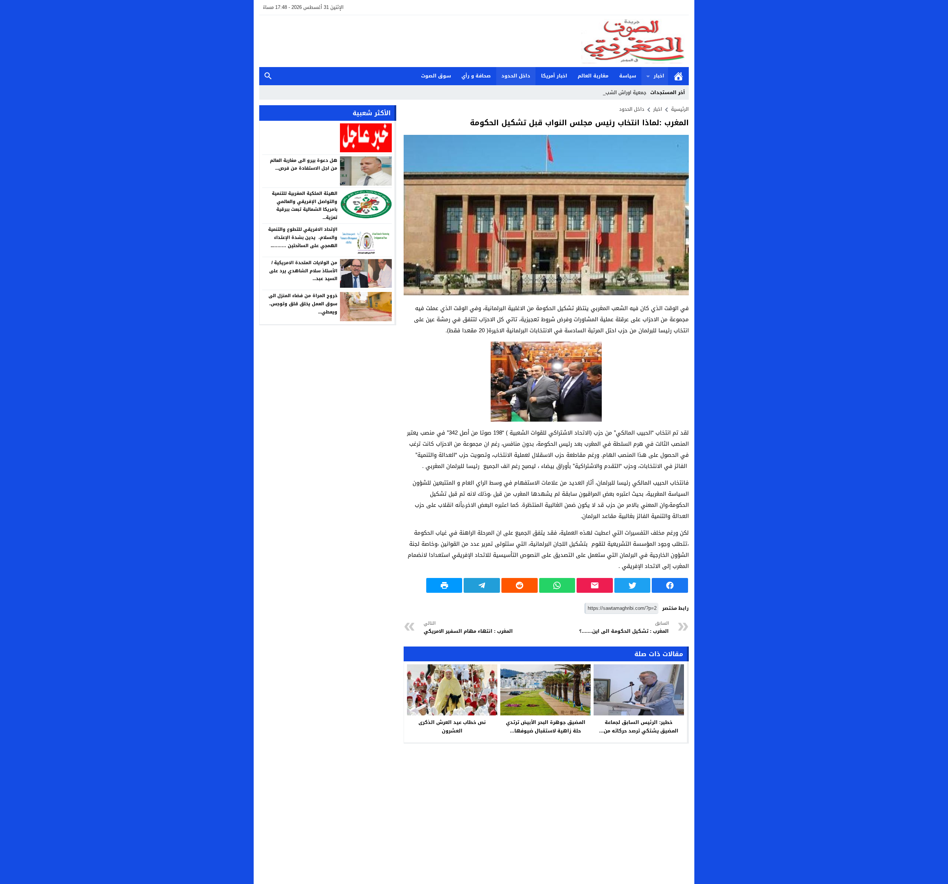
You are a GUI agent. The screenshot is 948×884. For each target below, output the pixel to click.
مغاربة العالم (593, 75)
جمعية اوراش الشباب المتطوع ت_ (612, 92)
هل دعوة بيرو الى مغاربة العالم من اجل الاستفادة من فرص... (303, 164)
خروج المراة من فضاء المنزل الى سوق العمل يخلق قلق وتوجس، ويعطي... (302, 304)
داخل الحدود (515, 75)
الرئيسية (678, 76)
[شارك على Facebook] (670, 585)
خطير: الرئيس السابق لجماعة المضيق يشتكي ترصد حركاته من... (638, 726)
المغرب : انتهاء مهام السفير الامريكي (468, 627)
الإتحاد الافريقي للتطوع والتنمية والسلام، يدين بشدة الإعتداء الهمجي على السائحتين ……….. (302, 237)
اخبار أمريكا (554, 75)
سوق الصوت (436, 75)
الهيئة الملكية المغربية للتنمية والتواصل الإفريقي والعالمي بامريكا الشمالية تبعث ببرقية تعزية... (304, 205)
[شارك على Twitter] (632, 585)
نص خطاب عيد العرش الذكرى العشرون (452, 726)
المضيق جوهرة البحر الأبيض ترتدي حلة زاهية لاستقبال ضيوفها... (545, 726)
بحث (268, 76)
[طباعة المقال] (444, 585)
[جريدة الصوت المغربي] (474, 41)
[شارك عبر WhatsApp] (557, 585)
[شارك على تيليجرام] (481, 585)
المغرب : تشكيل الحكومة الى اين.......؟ (624, 627)
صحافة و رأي (476, 75)
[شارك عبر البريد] (594, 585)
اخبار (659, 75)
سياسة (627, 75)
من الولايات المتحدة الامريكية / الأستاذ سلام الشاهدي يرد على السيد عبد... (303, 271)
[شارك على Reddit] (519, 585)
